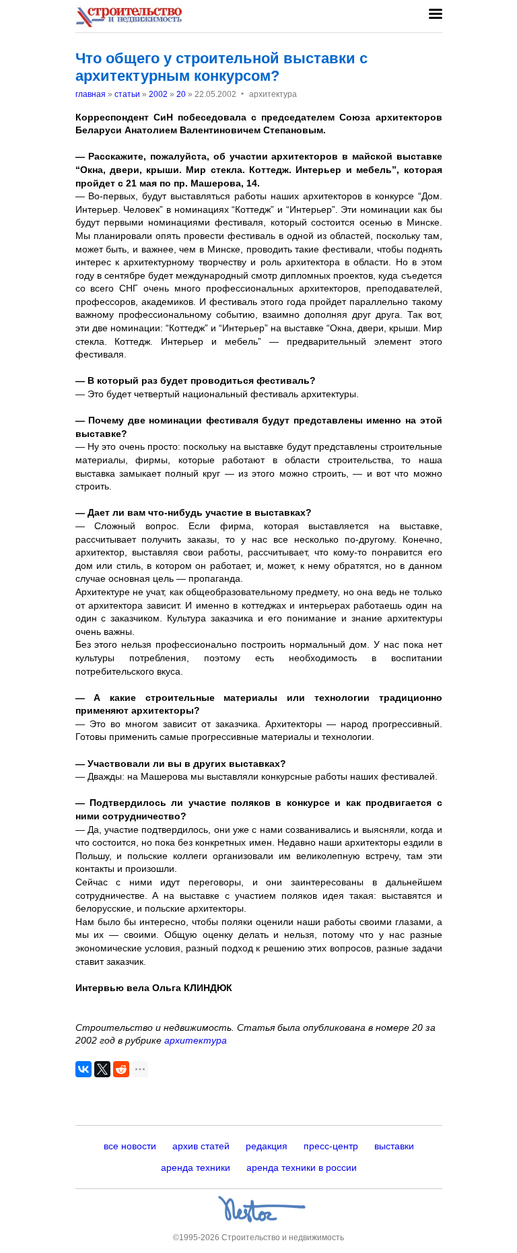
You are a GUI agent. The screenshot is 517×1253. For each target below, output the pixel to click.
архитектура (195, 1040)
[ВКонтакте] (83, 1069)
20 (181, 94)
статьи (127, 94)
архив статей (201, 1146)
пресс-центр (331, 1146)
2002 (158, 94)
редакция (266, 1146)
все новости (130, 1146)
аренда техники (195, 1167)
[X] (102, 1069)
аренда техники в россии (301, 1167)
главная (90, 94)
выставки (394, 1146)
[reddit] (121, 1069)
